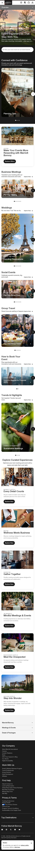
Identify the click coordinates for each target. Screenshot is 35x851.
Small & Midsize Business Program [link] (12, 768)
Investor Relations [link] (7, 753)
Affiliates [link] (4, 776)
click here (17, 847)
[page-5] (19, 201)
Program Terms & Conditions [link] (10, 808)
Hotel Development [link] (7, 774)
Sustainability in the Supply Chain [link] (11, 810)
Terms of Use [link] (6, 806)
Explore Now (27, 176)
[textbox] (17, 49)
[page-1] (15, 120)
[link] (9, 805)
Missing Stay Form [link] (7, 791)
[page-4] (19, 120)
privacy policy (25, 845)
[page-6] (20, 201)
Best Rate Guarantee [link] (8, 789)
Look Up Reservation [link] (8, 785)
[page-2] (15, 201)
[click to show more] (33, 94)
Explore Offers (9, 161)
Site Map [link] (4, 793)
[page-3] (17, 350)
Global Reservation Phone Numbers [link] (12, 787)
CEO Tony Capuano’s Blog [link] (9, 757)
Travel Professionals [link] (8, 770)
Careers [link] (4, 751)
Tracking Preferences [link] (8, 801)
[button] (3, 49)
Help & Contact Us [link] (7, 784)
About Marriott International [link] (10, 749)
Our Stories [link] (5, 758)
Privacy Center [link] (6, 802)
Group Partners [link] (6, 772)
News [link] (3, 755)
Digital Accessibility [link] (7, 760)
